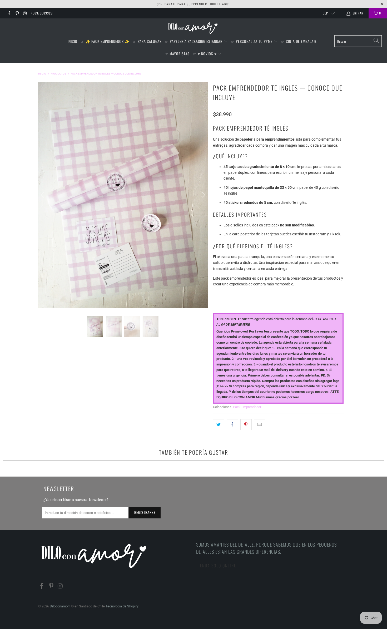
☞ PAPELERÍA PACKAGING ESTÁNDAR (194, 41)
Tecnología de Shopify (122, 606)
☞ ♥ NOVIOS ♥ (205, 53)
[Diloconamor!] (194, 28)
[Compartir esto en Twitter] (218, 424)
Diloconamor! (60, 606)
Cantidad (221, 294)
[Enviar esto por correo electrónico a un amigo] (259, 424)
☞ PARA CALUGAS (147, 41)
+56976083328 (42, 13)
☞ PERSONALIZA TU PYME (252, 41)
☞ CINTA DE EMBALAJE (299, 41)
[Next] (202, 195)
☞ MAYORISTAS (177, 53)
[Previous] (43, 195)
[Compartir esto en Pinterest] (246, 424)
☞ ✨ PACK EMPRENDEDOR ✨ (105, 41)
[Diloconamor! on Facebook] (9, 13)
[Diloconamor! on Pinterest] (16, 13)
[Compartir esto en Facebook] (232, 424)
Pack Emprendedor (247, 407)
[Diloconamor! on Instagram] (25, 13)
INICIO (72, 41)
